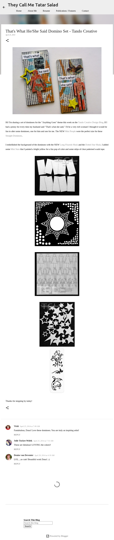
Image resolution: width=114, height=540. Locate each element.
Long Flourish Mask (69, 145)
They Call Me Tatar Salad (33, 4)
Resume (46, 11)
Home (19, 11)
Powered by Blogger (58, 536)
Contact (85, 11)
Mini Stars (15, 149)
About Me (32, 11)
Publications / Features (66, 11)
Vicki (16, 426)
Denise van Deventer (23, 455)
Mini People (70, 131)
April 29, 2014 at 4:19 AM (44, 455)
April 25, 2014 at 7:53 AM (43, 441)
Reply (17, 435)
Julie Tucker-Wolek (23, 440)
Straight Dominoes (14, 136)
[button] (7, 41)
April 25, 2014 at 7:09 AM (30, 426)
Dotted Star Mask (93, 145)
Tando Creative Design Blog (90, 122)
